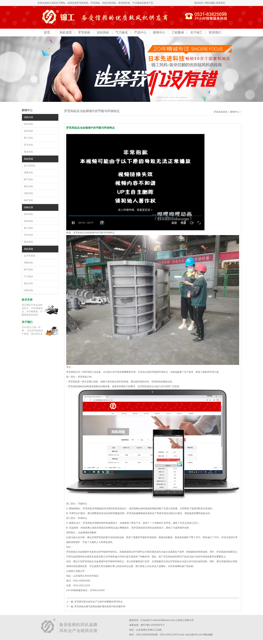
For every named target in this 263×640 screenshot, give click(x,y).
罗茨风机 (95, 3)
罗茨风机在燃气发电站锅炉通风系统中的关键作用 (99, 606)
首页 (47, 32)
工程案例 (178, 32)
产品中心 (140, 32)
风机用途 (28, 158)
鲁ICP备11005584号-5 (152, 625)
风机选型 (65, 32)
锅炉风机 (28, 200)
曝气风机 (28, 179)
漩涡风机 (28, 131)
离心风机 (28, 138)
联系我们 (220, 3)
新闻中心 (159, 32)
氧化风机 (28, 186)
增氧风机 (28, 172)
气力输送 (122, 32)
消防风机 (28, 193)
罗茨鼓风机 (82, 3)
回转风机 (103, 32)
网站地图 (209, 3)
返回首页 (199, 3)
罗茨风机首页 (221, 112)
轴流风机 (28, 151)
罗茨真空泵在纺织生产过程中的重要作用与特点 (98, 601)
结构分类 (28, 117)
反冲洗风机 (29, 165)
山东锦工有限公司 (184, 620)
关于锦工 (196, 32)
